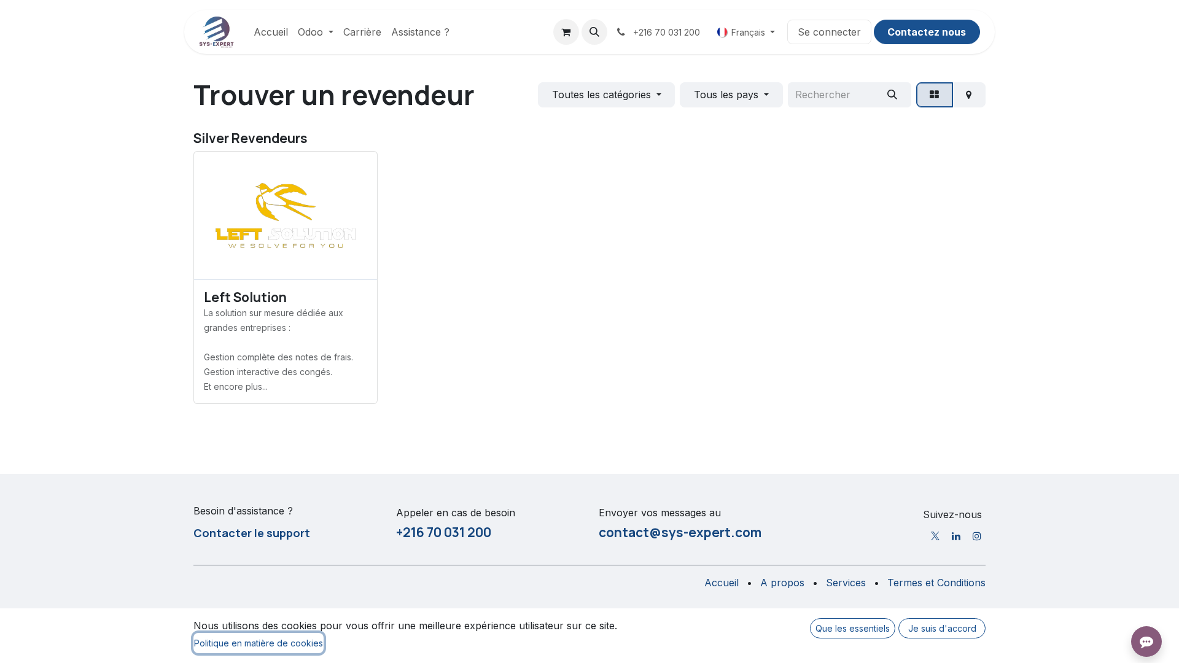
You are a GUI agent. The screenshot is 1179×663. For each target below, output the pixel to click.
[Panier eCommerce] (566, 32)
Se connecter (829, 32)
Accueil (721, 582)
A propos (782, 582)
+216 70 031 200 (443, 532)
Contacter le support (251, 532)
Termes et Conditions (936, 582)
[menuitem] (271, 32)
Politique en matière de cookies (258, 643)
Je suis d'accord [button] (942, 628)
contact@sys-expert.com (680, 532)
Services (846, 582)
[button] (594, 32)
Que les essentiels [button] (852, 628)
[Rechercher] (892, 94)
